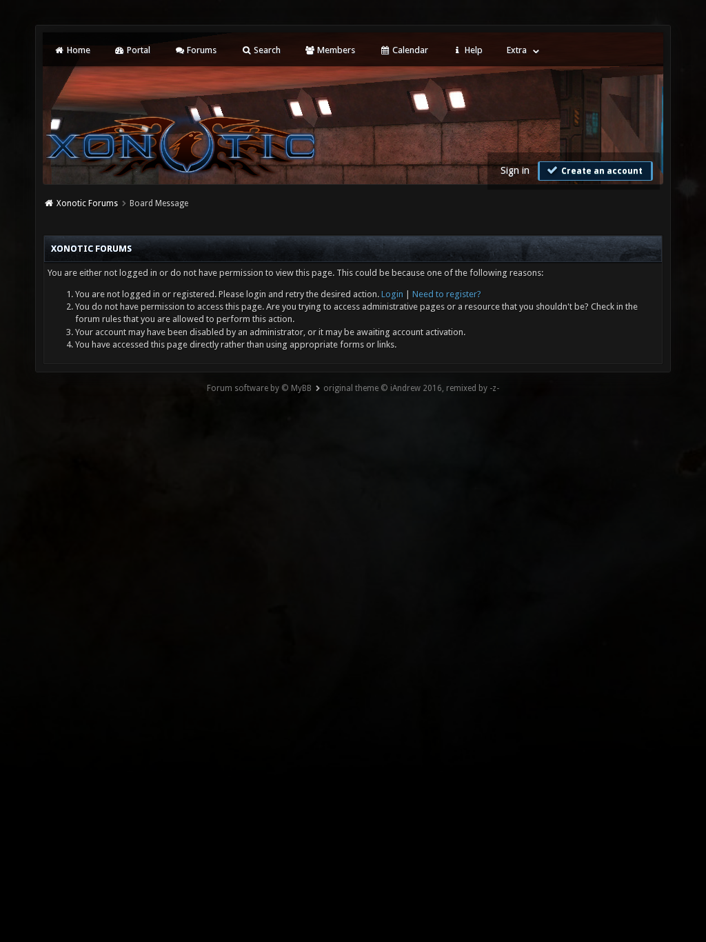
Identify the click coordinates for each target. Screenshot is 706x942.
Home (77, 50)
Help (473, 50)
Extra (517, 50)
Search (266, 50)
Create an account (601, 171)
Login (392, 294)
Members (335, 50)
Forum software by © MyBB (259, 388)
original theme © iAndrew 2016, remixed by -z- (411, 388)
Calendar (409, 50)
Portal (137, 50)
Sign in (515, 170)
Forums (200, 50)
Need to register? (446, 294)
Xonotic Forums (87, 203)
